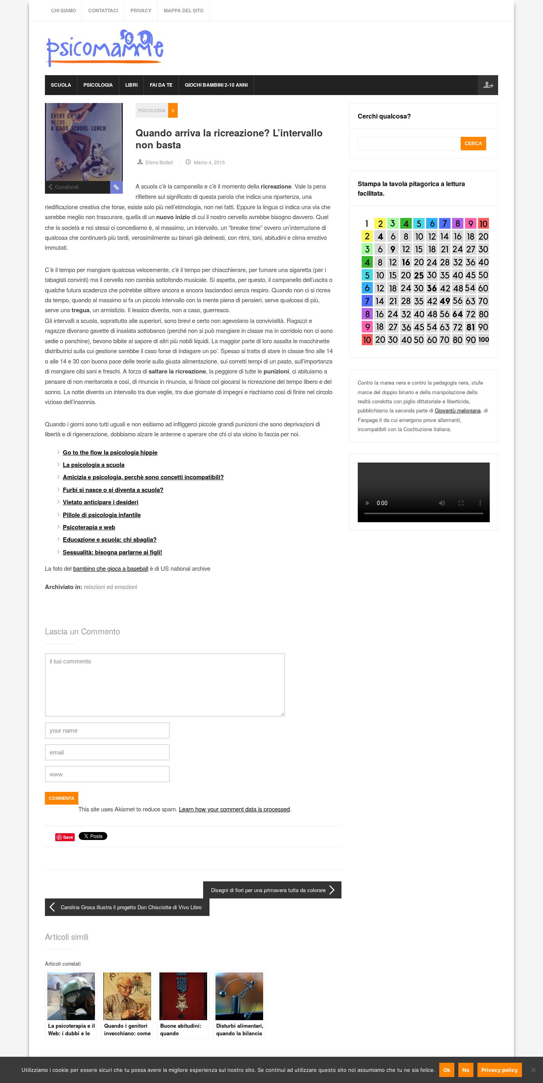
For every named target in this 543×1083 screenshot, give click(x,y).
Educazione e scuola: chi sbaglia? (110, 539)
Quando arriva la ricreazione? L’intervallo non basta (229, 138)
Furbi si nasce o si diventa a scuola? (113, 489)
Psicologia (98, 84)
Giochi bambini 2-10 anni (216, 84)
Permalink (116, 187)
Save (68, 837)
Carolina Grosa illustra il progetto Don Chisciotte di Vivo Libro (131, 907)
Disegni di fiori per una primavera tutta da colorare (268, 890)
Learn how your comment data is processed (234, 809)
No (465, 1070)
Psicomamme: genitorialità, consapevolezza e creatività (104, 48)
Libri (131, 84)
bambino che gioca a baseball (110, 568)
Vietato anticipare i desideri (100, 502)
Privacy (140, 10)
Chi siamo (63, 10)
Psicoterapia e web (89, 527)
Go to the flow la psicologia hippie (110, 452)
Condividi (67, 187)
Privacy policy (499, 1070)
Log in (488, 85)
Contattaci (103, 10)
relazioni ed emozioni (110, 586)
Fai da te (161, 84)
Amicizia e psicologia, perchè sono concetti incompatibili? (143, 476)
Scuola (61, 84)
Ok (446, 1070)
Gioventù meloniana (458, 410)
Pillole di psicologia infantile (102, 514)
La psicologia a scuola (93, 464)
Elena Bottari (159, 162)
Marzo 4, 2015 (209, 162)
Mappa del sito (184, 10)
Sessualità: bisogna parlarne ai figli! (112, 552)
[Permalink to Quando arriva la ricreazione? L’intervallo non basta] (84, 142)
